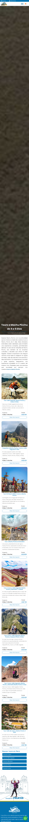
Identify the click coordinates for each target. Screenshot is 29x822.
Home (3, 331)
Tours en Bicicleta (7, 761)
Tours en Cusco (7, 754)
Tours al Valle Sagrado (9, 758)
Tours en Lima (7, 768)
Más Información (14, 417)
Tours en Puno (7, 765)
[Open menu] (22, 4)
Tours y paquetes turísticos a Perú (12, 331)
